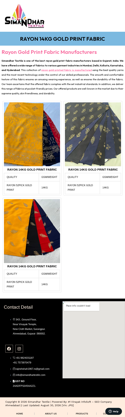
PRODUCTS (82, 413)
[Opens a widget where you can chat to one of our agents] (113, 411)
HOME (19, 413)
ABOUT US (51, 413)
